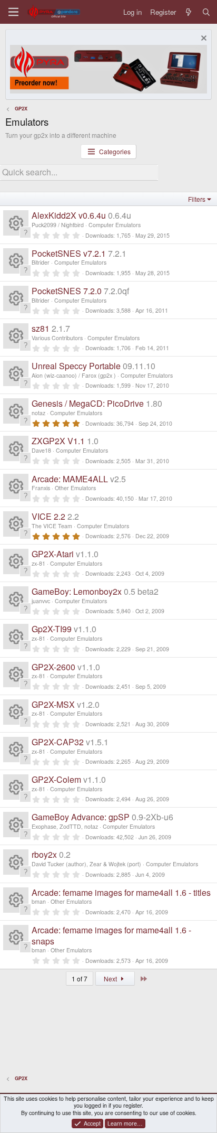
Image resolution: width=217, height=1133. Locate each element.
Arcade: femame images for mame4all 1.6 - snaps (111, 935)
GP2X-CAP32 (58, 742)
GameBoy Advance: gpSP (81, 817)
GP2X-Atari (53, 554)
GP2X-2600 (53, 667)
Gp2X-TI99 (52, 629)
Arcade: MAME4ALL (70, 479)
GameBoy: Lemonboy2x (77, 591)
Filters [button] (196, 198)
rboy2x (44, 854)
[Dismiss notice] (202, 39)
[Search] (206, 12)
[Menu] (13, 12)
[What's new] (189, 12)
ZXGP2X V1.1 (58, 441)
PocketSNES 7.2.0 (67, 291)
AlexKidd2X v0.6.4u (69, 215)
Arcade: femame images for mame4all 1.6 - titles (121, 892)
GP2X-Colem (56, 779)
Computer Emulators (114, 225)
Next (111, 978)
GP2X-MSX (53, 704)
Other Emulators (75, 488)
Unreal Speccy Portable (76, 366)
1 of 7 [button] (79, 978)
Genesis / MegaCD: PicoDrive (88, 403)
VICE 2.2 (48, 516)
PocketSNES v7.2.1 (69, 253)
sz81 (41, 328)
